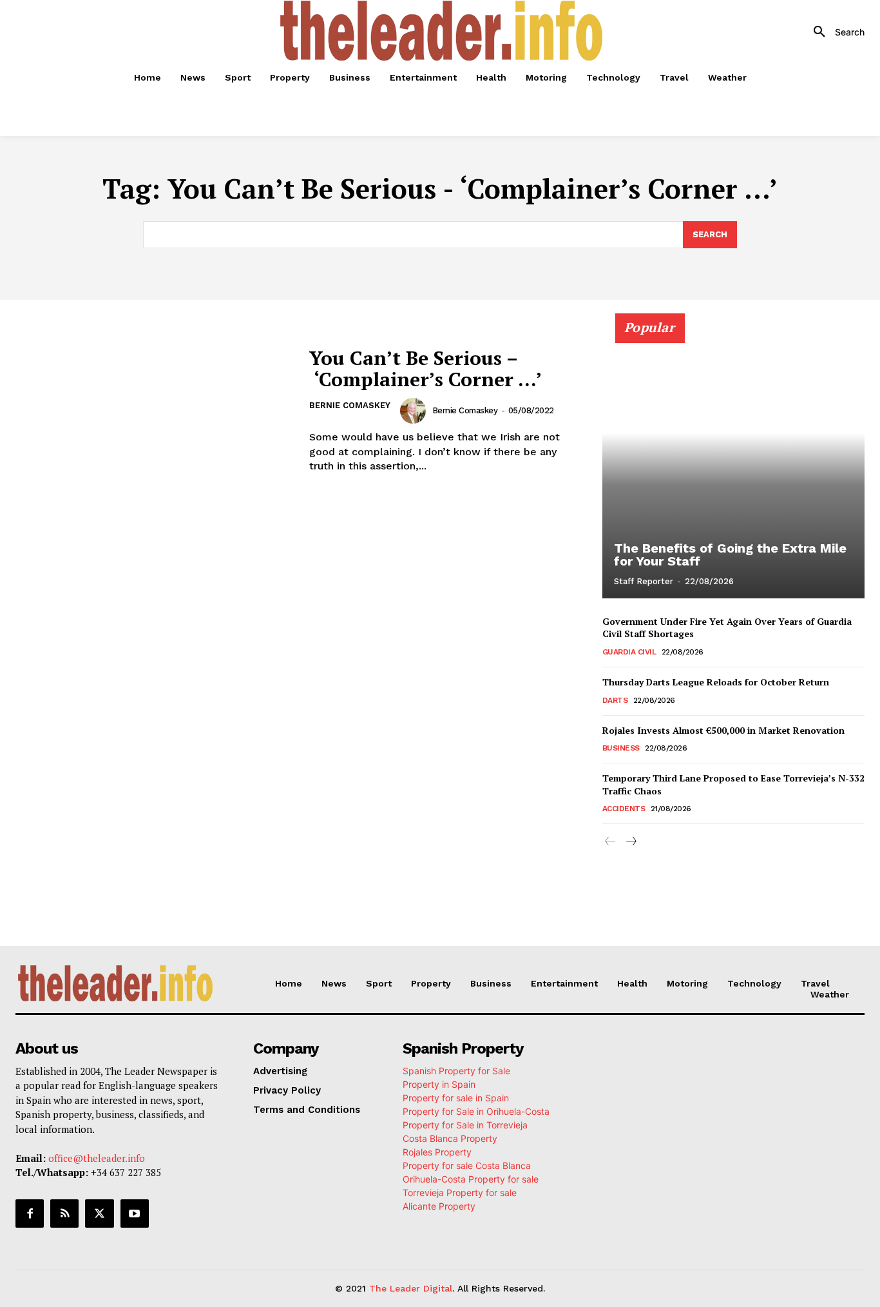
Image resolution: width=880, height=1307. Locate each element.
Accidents (624, 808)
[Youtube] (134, 1213)
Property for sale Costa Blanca (467, 1165)
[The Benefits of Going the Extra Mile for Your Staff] (733, 463)
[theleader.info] (441, 31)
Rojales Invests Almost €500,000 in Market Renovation (723, 730)
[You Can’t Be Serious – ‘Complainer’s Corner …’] (154, 410)
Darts (615, 700)
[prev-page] (610, 842)
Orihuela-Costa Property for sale (471, 1179)
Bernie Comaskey (349, 405)
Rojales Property (437, 1151)
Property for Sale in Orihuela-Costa (476, 1111)
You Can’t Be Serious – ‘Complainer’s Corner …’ (425, 368)
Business (621, 747)
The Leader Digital (410, 1288)
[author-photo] (415, 411)
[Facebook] (29, 1213)
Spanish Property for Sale (456, 1070)
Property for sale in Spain (456, 1097)
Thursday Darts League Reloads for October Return (715, 682)
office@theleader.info (96, 1158)
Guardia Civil (629, 651)
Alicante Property (439, 1206)
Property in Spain (439, 1084)
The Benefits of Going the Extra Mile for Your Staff (730, 554)
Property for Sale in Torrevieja (465, 1124)
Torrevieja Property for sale (460, 1192)
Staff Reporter (643, 581)
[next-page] (631, 842)
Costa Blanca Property (450, 1138)
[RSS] (64, 1213)
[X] (99, 1213)
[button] (834, 32)
